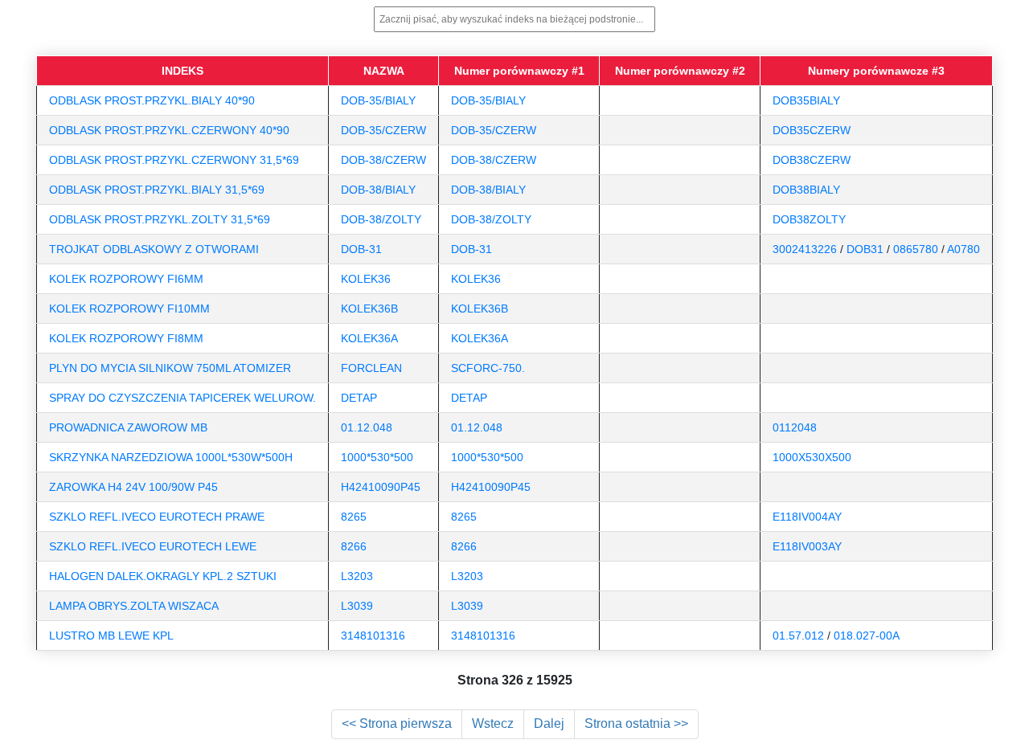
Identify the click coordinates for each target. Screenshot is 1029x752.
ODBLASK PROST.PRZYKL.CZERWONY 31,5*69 (174, 159)
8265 (354, 516)
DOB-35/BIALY (378, 100)
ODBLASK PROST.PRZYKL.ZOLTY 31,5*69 (159, 219)
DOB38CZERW (812, 159)
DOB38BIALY (806, 189)
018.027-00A (867, 635)
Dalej (549, 723)
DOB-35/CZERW (383, 130)
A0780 (963, 249)
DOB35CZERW (812, 130)
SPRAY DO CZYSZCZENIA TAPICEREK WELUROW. (182, 397)
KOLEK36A (369, 338)
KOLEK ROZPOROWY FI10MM (129, 308)
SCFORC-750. (488, 368)
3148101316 (373, 635)
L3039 (357, 605)
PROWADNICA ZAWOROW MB (128, 427)
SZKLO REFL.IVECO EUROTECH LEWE (152, 546)
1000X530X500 (812, 457)
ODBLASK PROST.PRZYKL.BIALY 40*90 (152, 100)
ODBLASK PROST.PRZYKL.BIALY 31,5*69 (156, 189)
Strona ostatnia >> (636, 723)
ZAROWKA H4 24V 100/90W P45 (133, 486)
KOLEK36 (366, 278)
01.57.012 (798, 635)
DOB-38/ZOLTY (381, 219)
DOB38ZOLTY (809, 219)
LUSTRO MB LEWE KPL (111, 635)
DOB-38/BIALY (378, 189)
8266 (354, 546)
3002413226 (805, 249)
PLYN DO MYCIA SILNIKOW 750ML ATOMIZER (170, 368)
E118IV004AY (807, 516)
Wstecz (493, 723)
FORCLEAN (371, 368)
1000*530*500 (377, 457)
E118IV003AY (807, 546)
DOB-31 (361, 249)
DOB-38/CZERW (383, 159)
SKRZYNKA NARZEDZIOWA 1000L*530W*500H (171, 457)
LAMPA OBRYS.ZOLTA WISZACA (134, 605)
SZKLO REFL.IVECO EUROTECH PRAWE (156, 516)
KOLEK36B (369, 308)
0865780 (915, 249)
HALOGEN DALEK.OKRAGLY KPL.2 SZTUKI (163, 576)
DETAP (359, 397)
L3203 (357, 576)
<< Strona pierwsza (397, 723)
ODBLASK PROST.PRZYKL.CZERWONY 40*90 (169, 130)
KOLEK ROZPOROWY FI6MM (126, 278)
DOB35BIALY (806, 100)
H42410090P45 (380, 486)
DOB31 (865, 249)
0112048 (795, 427)
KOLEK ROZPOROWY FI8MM (126, 338)
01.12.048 (366, 427)
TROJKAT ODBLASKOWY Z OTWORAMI (154, 249)
